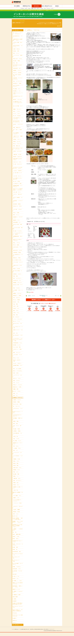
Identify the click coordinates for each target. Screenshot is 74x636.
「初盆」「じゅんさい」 (16, 380)
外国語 (29, 8)
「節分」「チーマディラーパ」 (17, 81)
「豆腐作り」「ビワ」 (16, 497)
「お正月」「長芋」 (16, 306)
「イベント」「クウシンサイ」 (17, 319)
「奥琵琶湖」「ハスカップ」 (17, 70)
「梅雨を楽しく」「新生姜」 (17, 295)
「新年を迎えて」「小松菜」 (17, 83)
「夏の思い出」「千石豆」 (17, 257)
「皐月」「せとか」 (16, 446)
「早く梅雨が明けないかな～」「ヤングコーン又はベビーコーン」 (17, 102)
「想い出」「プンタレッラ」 (17, 143)
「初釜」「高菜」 (15, 276)
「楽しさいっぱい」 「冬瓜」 (17, 404)
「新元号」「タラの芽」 (16, 268)
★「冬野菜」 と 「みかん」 (17, 580)
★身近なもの (15, 620)
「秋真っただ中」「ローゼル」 (17, 58)
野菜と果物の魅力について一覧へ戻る (43, 296)
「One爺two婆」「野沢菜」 (17, 252)
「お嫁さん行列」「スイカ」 (17, 467)
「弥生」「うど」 (15, 450)
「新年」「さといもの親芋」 (17, 368)
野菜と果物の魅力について (40, 10)
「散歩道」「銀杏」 (16, 463)
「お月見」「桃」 (15, 436)
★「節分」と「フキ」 (16, 576)
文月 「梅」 (15, 532)
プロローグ (14, 622)
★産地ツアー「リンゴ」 (16, 589)
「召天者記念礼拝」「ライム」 (17, 342)
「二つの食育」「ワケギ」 (17, 448)
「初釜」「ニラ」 (15, 393)
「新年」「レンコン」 (16, 53)
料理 (32, 8)
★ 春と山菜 (14, 574)
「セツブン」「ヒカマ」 (16, 113)
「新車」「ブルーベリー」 (17, 352)
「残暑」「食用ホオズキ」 (17, 127)
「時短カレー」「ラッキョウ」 (17, 384)
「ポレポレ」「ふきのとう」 (17, 363)
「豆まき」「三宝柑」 (16, 212)
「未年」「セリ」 (57, 295)
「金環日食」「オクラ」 (16, 469)
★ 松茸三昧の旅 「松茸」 (17, 551)
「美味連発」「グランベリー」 (17, 282)
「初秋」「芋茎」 (15, 314)
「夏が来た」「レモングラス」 (17, 99)
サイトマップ (52, 629)
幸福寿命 (22, 8)
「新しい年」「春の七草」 (17, 115)
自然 (52, 8)
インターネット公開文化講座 (27, 10)
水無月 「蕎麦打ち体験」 (17, 534)
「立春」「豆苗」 (15, 304)
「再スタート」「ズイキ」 (17, 378)
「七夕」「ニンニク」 (16, 382)
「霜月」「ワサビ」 (16, 310)
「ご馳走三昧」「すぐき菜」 (17, 154)
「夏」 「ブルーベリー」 (17, 406)
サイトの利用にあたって (16, 629)
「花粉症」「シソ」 (16, 476)
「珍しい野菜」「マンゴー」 (17, 440)
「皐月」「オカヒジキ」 (16, 297)
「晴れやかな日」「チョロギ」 (17, 250)
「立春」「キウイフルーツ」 (17, 480)
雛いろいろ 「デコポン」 (17, 391)
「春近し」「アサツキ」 (16, 242)
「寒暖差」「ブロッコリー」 (17, 109)
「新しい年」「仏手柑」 (16, 181)
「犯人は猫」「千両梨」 (16, 60)
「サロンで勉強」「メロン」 (17, 495)
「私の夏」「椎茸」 (16, 465)
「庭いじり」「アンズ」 (16, 321)
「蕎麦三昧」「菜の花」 (16, 511)
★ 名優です (14, 618)
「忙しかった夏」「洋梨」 (17, 347)
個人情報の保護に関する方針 (25, 629)
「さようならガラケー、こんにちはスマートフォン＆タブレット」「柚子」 (17, 339)
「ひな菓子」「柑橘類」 (16, 509)
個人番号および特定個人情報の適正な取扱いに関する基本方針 (39, 629)
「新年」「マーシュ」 (16, 214)
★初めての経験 (15, 596)
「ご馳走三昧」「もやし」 (17, 478)
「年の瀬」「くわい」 (16, 484)
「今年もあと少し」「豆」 (17, 280)
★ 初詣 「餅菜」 (15, 547)
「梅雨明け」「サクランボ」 (17, 293)
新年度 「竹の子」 (16, 538)
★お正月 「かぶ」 (16, 578)
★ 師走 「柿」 (15, 549)
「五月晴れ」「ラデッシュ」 (17, 139)
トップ (13, 10)
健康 (38, 8)
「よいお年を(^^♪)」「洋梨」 (17, 183)
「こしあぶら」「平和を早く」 (17, 170)
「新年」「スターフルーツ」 (17, 278)
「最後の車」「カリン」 (16, 220)
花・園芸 (41, 8)
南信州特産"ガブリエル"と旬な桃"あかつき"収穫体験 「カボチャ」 (17, 525)
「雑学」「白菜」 (15, 423)
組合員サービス (17, 10)
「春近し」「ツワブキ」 (16, 111)
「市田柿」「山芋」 (16, 482)
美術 (45, 8)
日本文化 (48, 8)
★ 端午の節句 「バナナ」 (17, 568)
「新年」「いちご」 (16, 513)
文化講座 (21, 10)
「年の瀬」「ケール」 (16, 308)
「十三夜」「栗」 (15, 490)
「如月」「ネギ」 (15, 333)
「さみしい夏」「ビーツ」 (17, 192)
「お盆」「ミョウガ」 (16, 438)
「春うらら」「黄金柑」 (16, 299)
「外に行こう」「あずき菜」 (17, 72)
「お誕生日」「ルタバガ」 (31, 295)
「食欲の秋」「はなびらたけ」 (17, 156)
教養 (26, 8)
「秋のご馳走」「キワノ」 (17, 88)
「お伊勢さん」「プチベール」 (17, 397)
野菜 (35, 10)
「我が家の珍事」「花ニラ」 (17, 68)
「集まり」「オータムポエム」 (17, 370)
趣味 (35, 8)
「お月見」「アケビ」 (16, 312)
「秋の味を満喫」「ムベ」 (17, 222)
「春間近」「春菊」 (16, 421)
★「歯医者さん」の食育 (16, 594)
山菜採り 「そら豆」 (16, 536)
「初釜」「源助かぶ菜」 (16, 145)
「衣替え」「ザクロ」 (16, 461)
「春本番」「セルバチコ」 (17, 141)
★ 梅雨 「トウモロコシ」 (17, 566)
